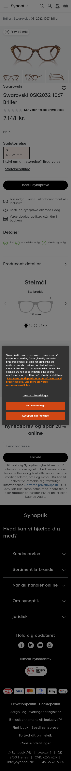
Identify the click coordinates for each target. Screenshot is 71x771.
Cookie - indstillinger (36, 396)
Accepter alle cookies (35, 416)
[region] (35, 385)
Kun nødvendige (35, 406)
